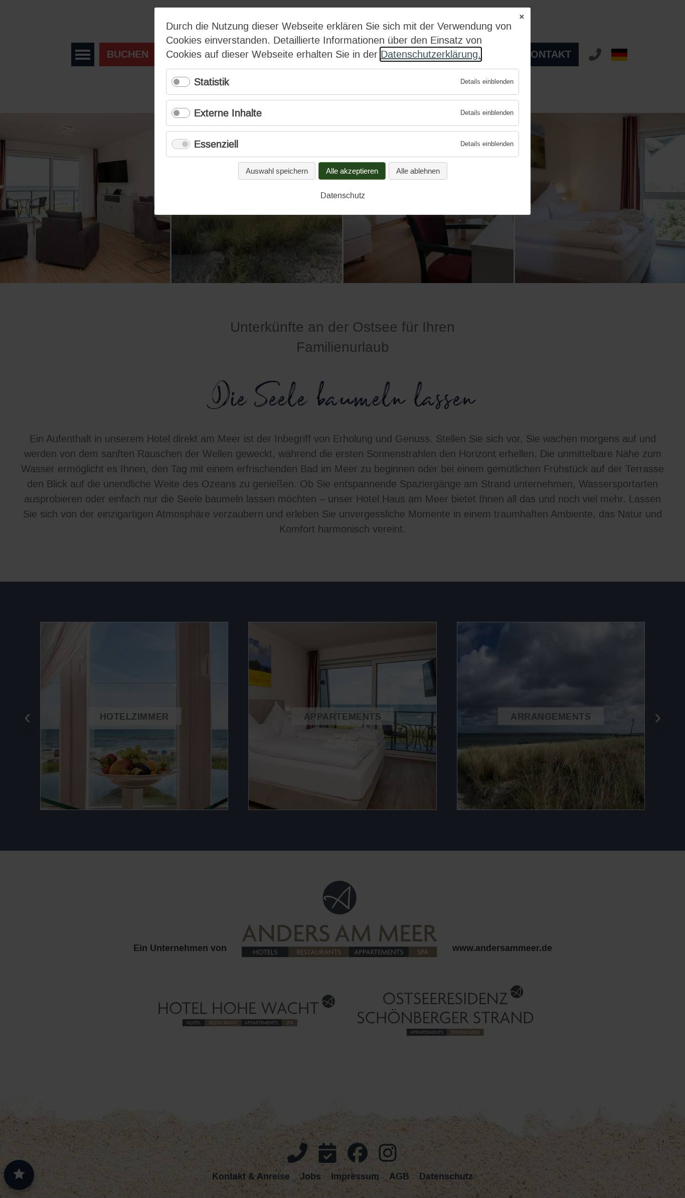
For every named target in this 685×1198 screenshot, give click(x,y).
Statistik (211, 81)
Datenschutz (342, 195)
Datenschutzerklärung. (431, 54)
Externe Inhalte (228, 112)
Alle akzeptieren (352, 171)
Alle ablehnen (418, 171)
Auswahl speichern (277, 171)
